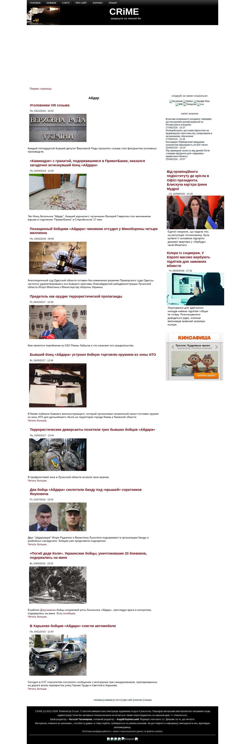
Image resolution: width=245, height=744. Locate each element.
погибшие (69, 613)
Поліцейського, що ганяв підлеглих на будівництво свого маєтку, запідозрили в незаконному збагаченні (189, 133)
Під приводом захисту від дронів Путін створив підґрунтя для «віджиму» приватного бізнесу (188, 153)
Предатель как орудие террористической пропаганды (76, 296)
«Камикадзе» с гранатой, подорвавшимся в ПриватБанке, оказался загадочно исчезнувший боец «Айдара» (87, 163)
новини (51, 3)
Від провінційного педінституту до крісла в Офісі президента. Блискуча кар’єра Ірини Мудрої (188, 180)
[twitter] (188, 101)
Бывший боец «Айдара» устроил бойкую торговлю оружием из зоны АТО (93, 354)
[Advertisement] (122, 54)
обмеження (180, 715)
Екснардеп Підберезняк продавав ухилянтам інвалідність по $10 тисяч (187, 143)
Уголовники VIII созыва (49, 105)
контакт (98, 3)
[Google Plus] (202, 101)
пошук (113, 3)
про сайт (81, 3)
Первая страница (40, 88)
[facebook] (176, 101)
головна (35, 3)
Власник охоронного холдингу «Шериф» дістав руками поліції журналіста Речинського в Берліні (189, 122)
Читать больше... (38, 420)
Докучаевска (48, 609)
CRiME (124, 12)
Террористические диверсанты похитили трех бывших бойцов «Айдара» (92, 430)
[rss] (200, 104)
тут (163, 719)
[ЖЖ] (179, 104)
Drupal (75, 711)
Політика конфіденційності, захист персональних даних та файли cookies (122, 731)
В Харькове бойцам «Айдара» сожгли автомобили (73, 626)
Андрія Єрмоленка (141, 711)
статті (65, 3)
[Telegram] (190, 104)
